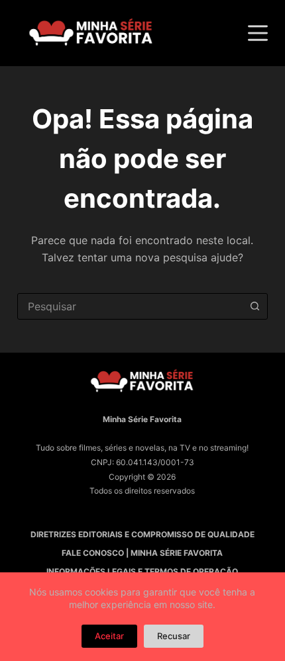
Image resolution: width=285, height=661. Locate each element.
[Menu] (258, 33)
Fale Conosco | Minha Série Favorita (142, 553)
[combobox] (130, 306)
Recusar (173, 636)
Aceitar (109, 636)
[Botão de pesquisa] (254, 306)
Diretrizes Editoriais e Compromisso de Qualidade (142, 534)
